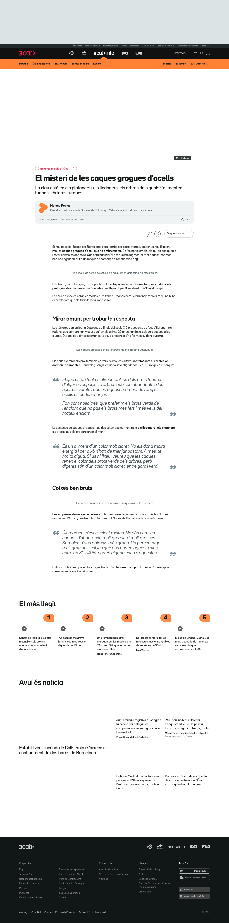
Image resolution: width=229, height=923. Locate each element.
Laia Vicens (142, 650)
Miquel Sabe (171, 733)
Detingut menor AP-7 (166, 46)
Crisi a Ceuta (148, 46)
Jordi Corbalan (140, 737)
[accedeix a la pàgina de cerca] (202, 53)
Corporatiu (180, 53)
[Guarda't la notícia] (149, 234)
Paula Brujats (123, 737)
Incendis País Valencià (188, 46)
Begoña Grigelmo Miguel (193, 733)
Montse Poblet (60, 205)
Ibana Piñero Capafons (109, 654)
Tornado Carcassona (130, 46)
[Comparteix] (157, 234)
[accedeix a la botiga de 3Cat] (196, 53)
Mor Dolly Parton (110, 46)
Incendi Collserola (92, 46)
